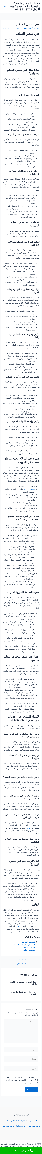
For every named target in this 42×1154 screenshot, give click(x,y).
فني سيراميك (9, 1121)
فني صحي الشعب (29, 947)
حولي (28, 828)
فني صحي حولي (29, 489)
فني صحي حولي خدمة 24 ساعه (24, 945)
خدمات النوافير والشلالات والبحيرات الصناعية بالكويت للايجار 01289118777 (24, 6)
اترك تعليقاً (36, 28)
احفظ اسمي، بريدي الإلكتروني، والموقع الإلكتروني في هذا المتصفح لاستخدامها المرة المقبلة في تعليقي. (22, 1080)
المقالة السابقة (21, 959)
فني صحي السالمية (28, 942)
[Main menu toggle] (4, 6)
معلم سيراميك (20, 1121)
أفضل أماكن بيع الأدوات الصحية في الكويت (22, 993)
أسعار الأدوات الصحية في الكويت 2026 (23, 983)
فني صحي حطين (29, 950)
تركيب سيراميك (32, 1121)
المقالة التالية (21, 964)
